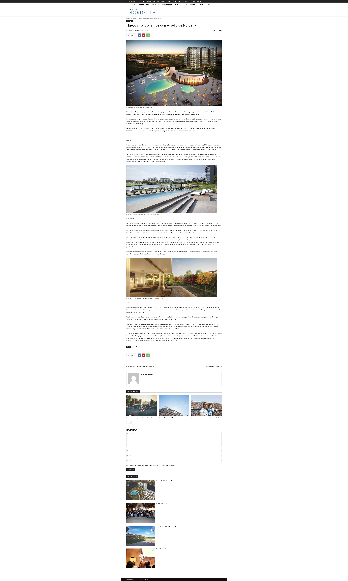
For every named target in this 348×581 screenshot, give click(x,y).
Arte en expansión (161, 503)
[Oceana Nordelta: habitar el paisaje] (140, 490)
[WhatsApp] (148, 35)
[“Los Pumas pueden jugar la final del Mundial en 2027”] (206, 405)
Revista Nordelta (147, 375)
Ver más (173, 572)
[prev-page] (127, 422)
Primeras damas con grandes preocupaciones (140, 366)
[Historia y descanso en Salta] (174, 405)
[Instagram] (221, 1)
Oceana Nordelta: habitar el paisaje (166, 481)
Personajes (194, 415)
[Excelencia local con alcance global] (140, 536)
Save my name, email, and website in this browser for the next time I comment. (152, 465)
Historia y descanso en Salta (166, 418)
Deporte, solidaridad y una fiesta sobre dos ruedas (139, 418)
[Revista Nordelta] (133, 378)
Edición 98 (134, 346)
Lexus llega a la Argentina (214, 366)
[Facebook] (219, 1)
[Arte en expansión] (140, 513)
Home (128, 18)
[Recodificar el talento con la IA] (140, 559)
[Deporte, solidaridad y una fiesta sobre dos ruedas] (141, 405)
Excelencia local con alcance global (166, 526)
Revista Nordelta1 (135, 30)
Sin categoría (134, 18)
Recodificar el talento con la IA (165, 549)
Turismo (161, 415)
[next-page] (130, 422)
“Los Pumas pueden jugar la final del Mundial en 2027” (205, 418)
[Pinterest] (143, 35)
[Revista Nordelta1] (127, 31)
